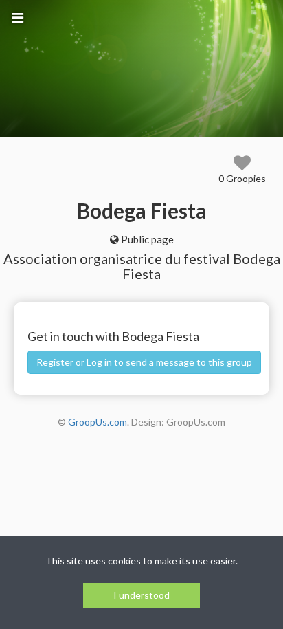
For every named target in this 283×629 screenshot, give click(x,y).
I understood (141, 595)
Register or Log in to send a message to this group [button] (144, 362)
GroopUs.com (97, 422)
